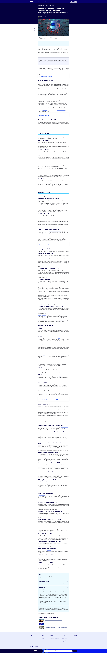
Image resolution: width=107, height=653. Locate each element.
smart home (50, 395)
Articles (45, 1)
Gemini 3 (39, 473)
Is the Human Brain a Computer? (44, 115)
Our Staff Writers (44, 640)
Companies (37, 1)
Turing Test (55, 559)
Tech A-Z (63, 644)
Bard (55, 108)
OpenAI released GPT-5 (41, 495)
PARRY (51, 556)
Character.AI (45, 110)
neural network (56, 93)
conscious (39, 288)
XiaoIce (45, 535)
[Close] (106, 649)
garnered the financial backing (61, 110)
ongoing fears (60, 285)
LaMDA (59, 107)
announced (60, 482)
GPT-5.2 (41, 459)
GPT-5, (51, 331)
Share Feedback (64, 638)
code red (39, 455)
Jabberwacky (49, 550)
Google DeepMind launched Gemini (43, 521)
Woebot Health (48, 174)
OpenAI (39, 320)
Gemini (59, 338)
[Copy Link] (34, 28)
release (67, 298)
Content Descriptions (45, 641)
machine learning (45, 82)
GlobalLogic (65, 68)
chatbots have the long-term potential (55, 231)
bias (43, 227)
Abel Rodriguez (41, 38)
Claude (39, 353)
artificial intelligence (41, 48)
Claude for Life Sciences (62, 446)
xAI (56, 362)
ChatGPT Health (54, 446)
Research (39, 315)
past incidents (44, 315)
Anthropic (44, 355)
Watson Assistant (44, 384)
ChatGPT (52, 108)
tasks (49, 544)
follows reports (43, 489)
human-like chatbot (41, 170)
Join (65, 1)
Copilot (39, 369)
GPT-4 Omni (46, 513)
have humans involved (59, 224)
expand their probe (50, 438)
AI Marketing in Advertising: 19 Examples (45, 244)
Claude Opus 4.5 (46, 464)
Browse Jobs (64, 643)
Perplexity (39, 345)
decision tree (40, 143)
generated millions (58, 434)
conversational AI (49, 122)
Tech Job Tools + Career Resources (67, 641)
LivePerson (54, 89)
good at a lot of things (47, 95)
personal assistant (63, 394)
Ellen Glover (45, 16)
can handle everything (50, 124)
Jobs (41, 1)
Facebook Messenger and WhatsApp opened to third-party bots (51, 543)
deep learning (52, 82)
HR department (56, 220)
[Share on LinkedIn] (34, 30)
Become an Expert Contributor (54, 638)
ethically (67, 225)
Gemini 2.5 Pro (55, 504)
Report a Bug (64, 640)
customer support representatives (58, 49)
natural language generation (49, 416)
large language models (43, 96)
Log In (68, 1)
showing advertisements (64, 427)
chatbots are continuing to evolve (55, 298)
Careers (43, 638)
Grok (38, 362)
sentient (66, 287)
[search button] (62, 2)
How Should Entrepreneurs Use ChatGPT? (46, 76)
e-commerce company (46, 218)
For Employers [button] (74, 1)
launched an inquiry (62, 320)
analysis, (43, 458)
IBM (38, 384)
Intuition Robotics (48, 294)
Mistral (60, 376)
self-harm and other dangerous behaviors (53, 317)
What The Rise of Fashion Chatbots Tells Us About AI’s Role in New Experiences (52, 399)
